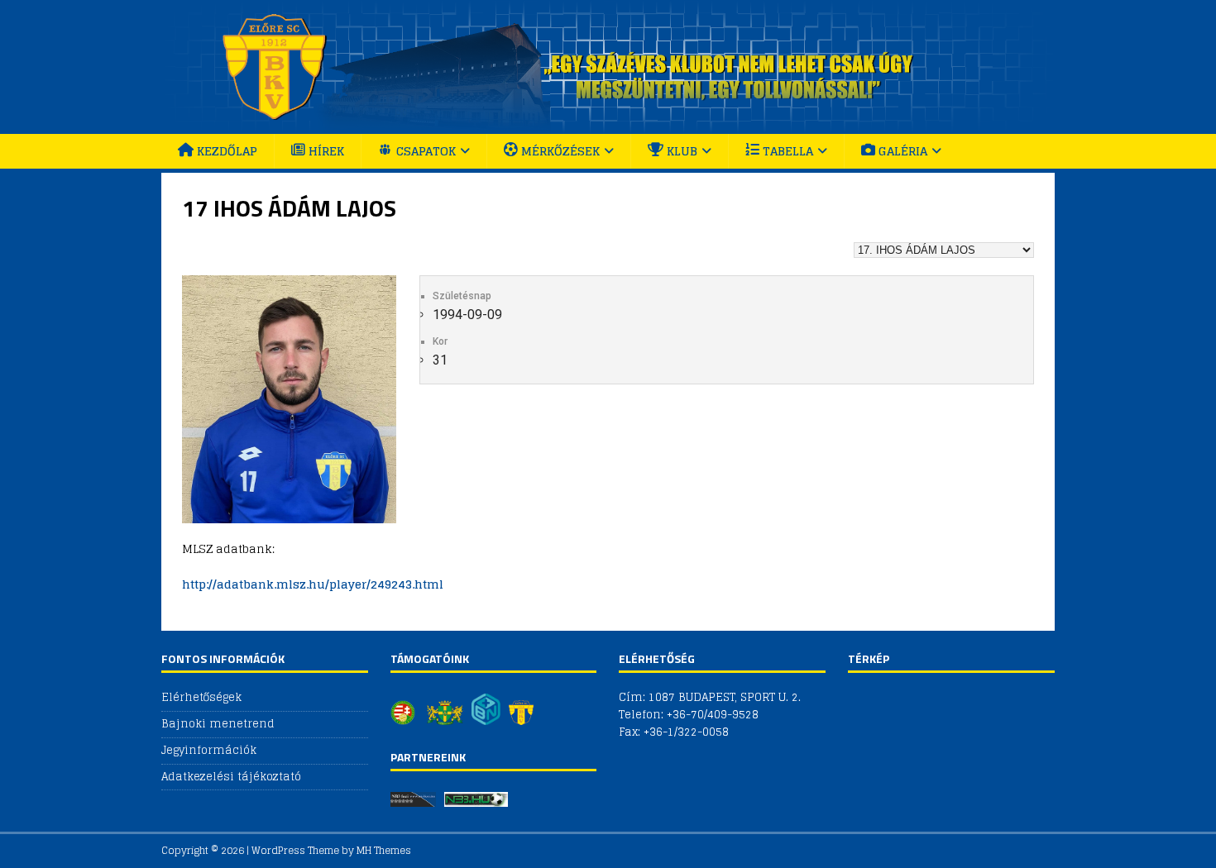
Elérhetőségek (201, 698)
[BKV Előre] (608, 124)
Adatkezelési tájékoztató (231, 776)
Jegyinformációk (208, 750)
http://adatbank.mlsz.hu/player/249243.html (312, 584)
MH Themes (384, 850)
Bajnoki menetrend (218, 723)
